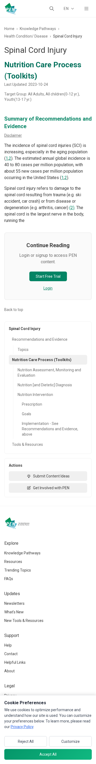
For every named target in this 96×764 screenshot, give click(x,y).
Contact (11, 654)
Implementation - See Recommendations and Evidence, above (50, 428)
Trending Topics (17, 570)
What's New (14, 612)
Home (9, 29)
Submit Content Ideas (51, 476)
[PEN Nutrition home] (10, 8)
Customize (70, 741)
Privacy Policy (22, 727)
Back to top (13, 309)
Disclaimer (13, 135)
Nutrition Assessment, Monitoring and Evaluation (49, 372)
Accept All (48, 754)
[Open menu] (86, 8)
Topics (23, 349)
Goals (26, 414)
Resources (13, 561)
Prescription (32, 404)
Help (8, 645)
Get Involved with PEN (51, 488)
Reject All (26, 741)
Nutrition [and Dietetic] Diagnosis (45, 385)
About (9, 671)
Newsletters (14, 603)
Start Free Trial (48, 276)
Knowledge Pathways (38, 29)
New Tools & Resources (23, 620)
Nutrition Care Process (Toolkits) (41, 360)
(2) (71, 207)
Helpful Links (15, 662)
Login (48, 288)
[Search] (51, 8)
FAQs (8, 579)
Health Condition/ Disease (26, 36)
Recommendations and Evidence (39, 339)
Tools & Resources (27, 444)
